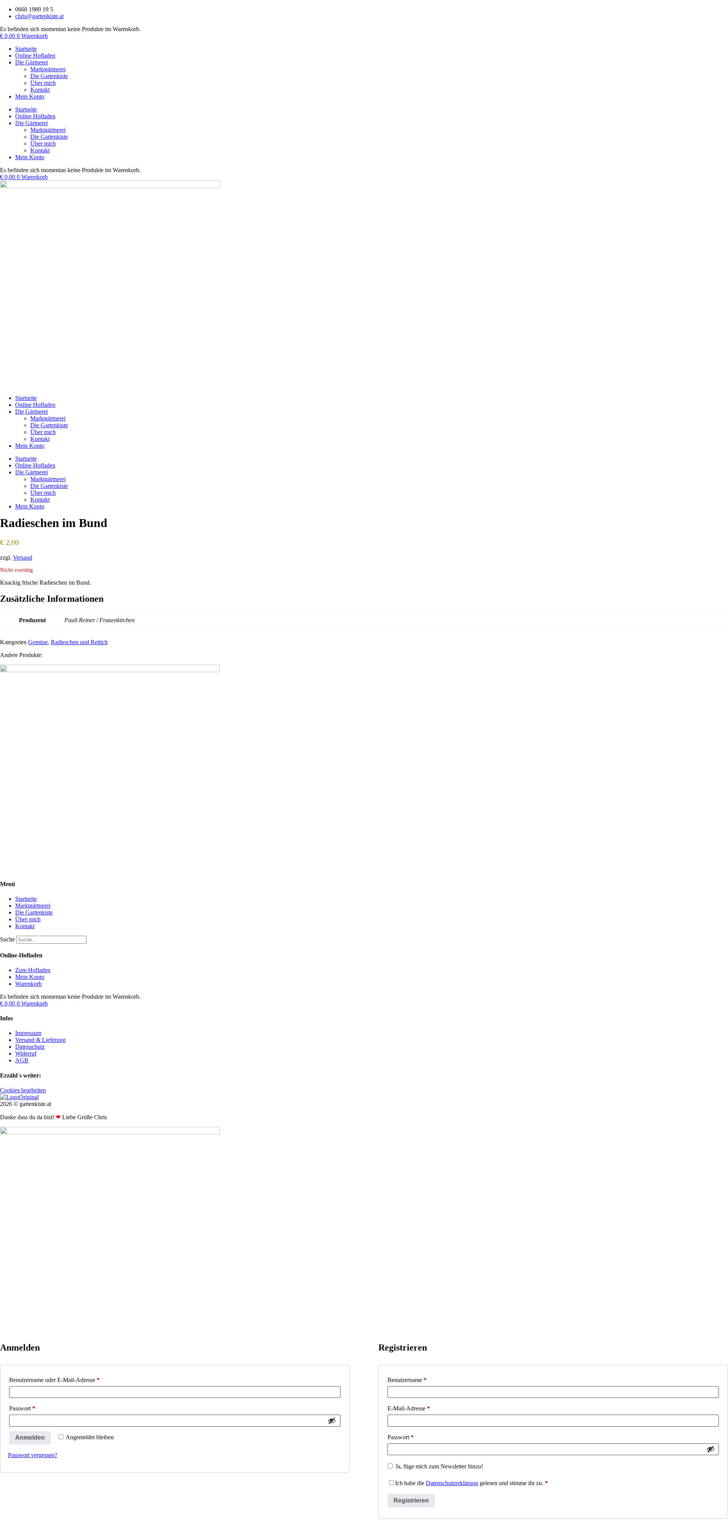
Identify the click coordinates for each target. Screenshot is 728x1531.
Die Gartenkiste (49, 76)
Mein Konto (29, 96)
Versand (22, 557)
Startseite (26, 48)
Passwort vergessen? (32, 1455)
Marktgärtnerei (48, 69)
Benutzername (421, 1379)
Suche (7, 939)
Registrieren (411, 1500)
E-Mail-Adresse (423, 1408)
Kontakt (40, 89)
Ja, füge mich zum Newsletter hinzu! (438, 1466)
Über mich (43, 83)
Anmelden (30, 1437)
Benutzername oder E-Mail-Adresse (68, 1379)
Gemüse (38, 642)
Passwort (36, 1408)
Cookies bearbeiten (23, 1090)
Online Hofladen (35, 55)
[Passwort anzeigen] (332, 1420)
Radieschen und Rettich (79, 642)
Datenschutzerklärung (452, 1483)
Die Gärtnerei (31, 62)
